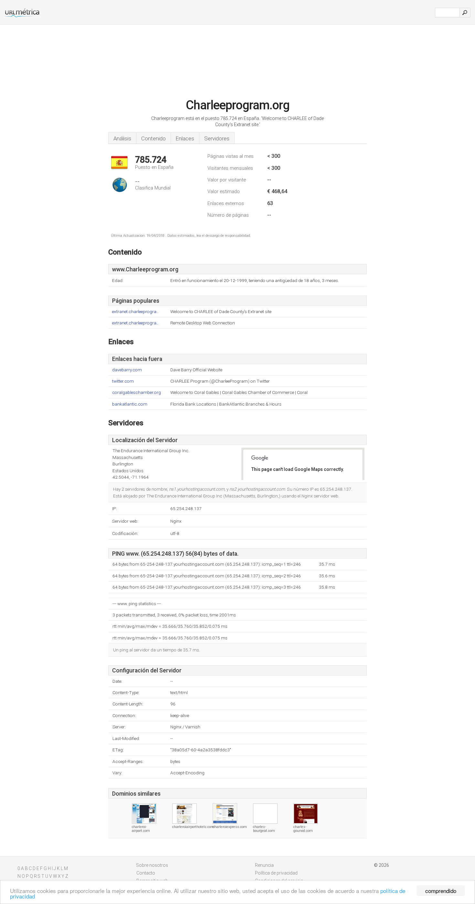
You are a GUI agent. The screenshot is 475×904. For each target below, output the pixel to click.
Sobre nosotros (152, 865)
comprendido (440, 891)
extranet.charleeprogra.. (135, 311)
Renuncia (264, 865)
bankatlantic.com (129, 404)
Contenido (153, 138)
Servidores (216, 138)
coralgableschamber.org (136, 392)
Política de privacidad (276, 873)
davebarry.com (127, 369)
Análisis (122, 138)
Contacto (145, 873)
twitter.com (123, 381)
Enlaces (185, 138)
